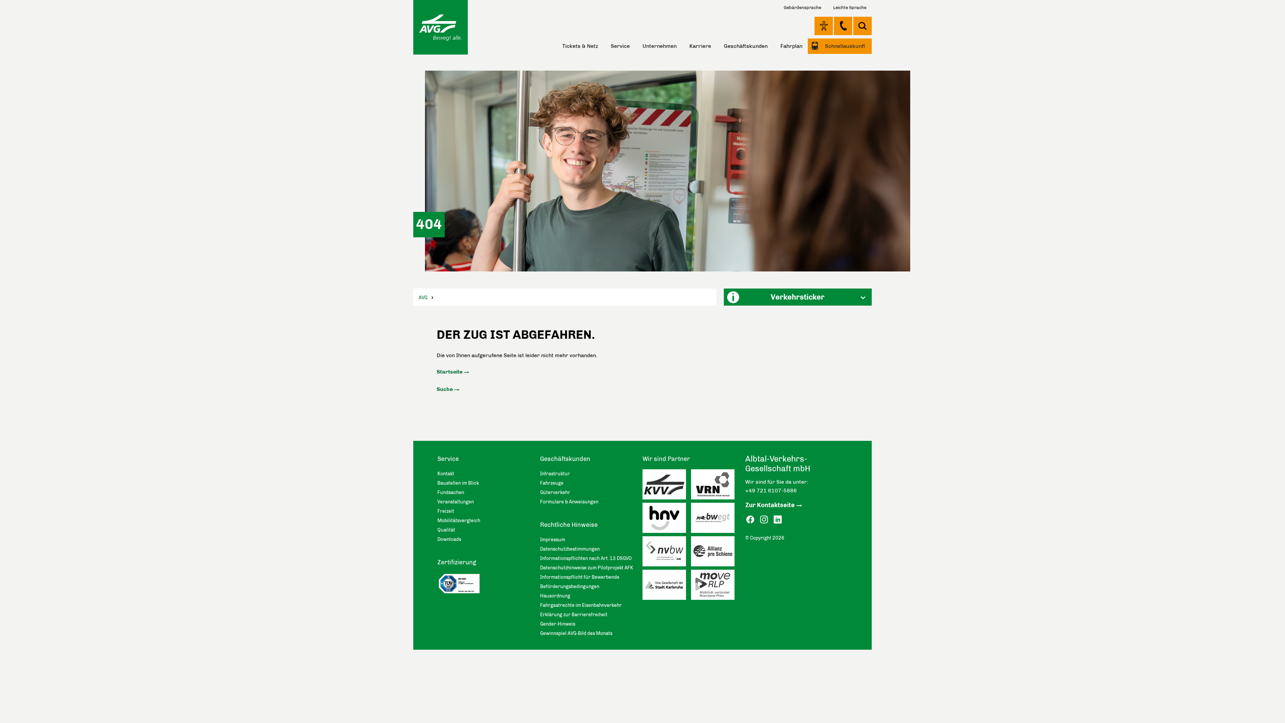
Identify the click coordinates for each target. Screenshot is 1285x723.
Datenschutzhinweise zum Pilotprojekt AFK (586, 568)
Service (620, 46)
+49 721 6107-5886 (771, 490)
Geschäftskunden (746, 46)
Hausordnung (555, 596)
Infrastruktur (555, 474)
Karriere (700, 46)
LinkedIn (778, 519)
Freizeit (445, 511)
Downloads (449, 539)
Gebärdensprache (802, 7)
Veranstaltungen (455, 502)
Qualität (446, 530)
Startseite (449, 372)
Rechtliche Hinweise (569, 525)
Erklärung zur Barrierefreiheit (573, 615)
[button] (798, 297)
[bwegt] (715, 519)
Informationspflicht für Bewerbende (579, 577)
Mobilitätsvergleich (458, 521)
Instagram (764, 519)
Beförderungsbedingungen (569, 586)
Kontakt (843, 26)
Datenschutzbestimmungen (570, 549)
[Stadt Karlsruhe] (666, 586)
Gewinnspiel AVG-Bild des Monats (576, 633)
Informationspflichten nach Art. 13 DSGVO (586, 558)
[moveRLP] (715, 586)
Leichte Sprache (849, 7)
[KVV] (666, 486)
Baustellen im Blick (458, 483)
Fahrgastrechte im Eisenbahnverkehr (581, 605)
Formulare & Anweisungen (569, 502)
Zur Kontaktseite (770, 505)
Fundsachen (450, 492)
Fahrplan (791, 46)
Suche (445, 389)
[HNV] (666, 519)
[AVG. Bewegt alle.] (440, 27)
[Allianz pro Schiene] (715, 553)
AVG (423, 298)
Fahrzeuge (552, 483)
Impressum (552, 540)
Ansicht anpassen (824, 26)
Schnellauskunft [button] (844, 46)
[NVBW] (666, 553)
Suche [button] (862, 26)
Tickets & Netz (580, 46)
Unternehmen (659, 46)
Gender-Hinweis (557, 624)
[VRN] (715, 486)
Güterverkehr (555, 492)
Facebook (750, 519)
